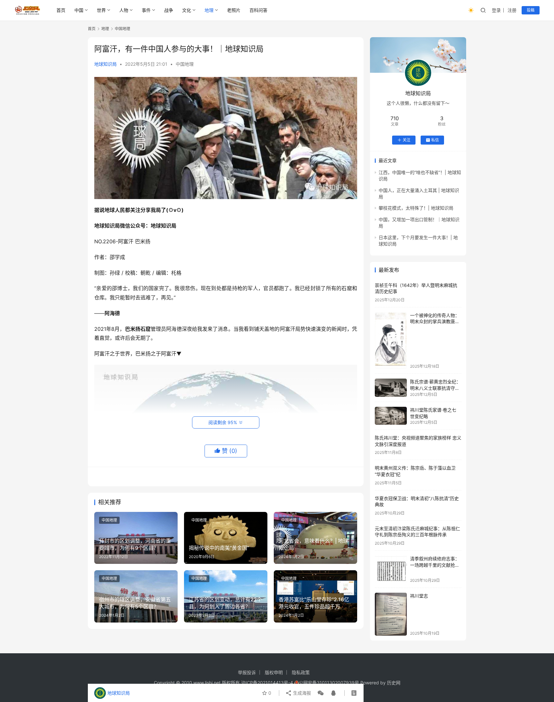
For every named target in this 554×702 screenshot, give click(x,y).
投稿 (530, 10)
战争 (168, 10)
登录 (496, 10)
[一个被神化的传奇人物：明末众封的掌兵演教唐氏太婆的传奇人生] (391, 340)
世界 (101, 10)
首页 (60, 10)
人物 (123, 10)
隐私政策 (301, 672)
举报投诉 (247, 672)
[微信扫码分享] (320, 693)
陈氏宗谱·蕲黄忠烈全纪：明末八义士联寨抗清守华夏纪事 (435, 388)
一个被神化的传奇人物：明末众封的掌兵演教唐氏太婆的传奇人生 (434, 321)
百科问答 (258, 10)
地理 (209, 10)
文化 (186, 10)
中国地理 (185, 64)
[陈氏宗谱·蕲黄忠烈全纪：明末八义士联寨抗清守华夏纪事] (391, 388)
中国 (78, 10)
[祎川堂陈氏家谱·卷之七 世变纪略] (391, 416)
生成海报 (301, 693)
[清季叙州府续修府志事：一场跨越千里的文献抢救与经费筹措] (391, 569)
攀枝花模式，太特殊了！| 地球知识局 (416, 208)
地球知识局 (105, 64)
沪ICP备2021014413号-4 (267, 682)
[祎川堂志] (391, 614)
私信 (435, 140)
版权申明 (274, 672)
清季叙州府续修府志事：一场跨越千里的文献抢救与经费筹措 (434, 565)
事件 (146, 10)
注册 (512, 10)
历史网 (393, 682)
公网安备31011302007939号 (329, 682)
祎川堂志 (419, 595)
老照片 (233, 10)
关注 (406, 140)
